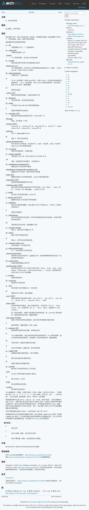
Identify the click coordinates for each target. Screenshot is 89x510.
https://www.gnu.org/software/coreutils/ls (31, 481)
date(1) (11, 402)
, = (14, 197)
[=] (10, 93)
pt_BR (70, 94)
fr (68, 83)
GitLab (67, 3)
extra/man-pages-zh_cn (76, 26)
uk (68, 102)
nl (68, 90)
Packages (42, 3)
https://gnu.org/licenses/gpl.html (28, 467)
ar (68, 75)
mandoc (43, 502)
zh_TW (70, 107)
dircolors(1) (36, 418)
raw (79, 110)
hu (68, 85)
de (68, 79)
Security (76, 3)
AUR (84, 3)
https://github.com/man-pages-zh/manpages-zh (22, 493)
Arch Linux (12, 3)
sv (68, 100)
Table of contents (72, 67)
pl (68, 92)
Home (34, 3)
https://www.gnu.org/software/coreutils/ (38, 455)
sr (68, 98)
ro (68, 96)
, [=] (13, 113)
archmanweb (32, 502)
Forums (52, 3)
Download (82, 7)
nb (68, 88)
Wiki (60, 3)
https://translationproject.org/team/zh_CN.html (25, 457)
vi (68, 105)
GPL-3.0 (35, 505)
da (68, 77)
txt (76, 110)
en (68, 81)
